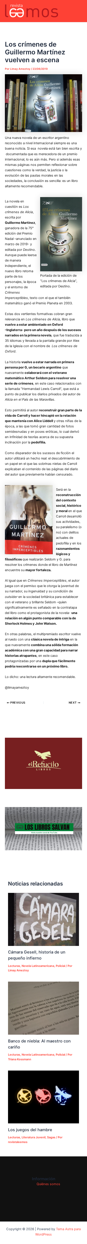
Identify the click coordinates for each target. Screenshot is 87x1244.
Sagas (51, 1137)
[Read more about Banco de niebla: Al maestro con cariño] (43, 1008)
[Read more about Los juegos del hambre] (43, 1097)
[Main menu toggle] (78, 11)
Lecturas (14, 966)
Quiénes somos (48, 1184)
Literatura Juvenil (34, 1137)
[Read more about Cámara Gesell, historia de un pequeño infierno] (43, 919)
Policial (60, 966)
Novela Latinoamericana (38, 966)
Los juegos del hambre (30, 1129)
